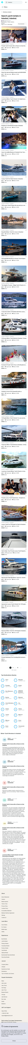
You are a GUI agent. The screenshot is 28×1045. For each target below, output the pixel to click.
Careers (3, 899)
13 (17, 667)
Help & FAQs (4, 1011)
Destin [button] (3, 1001)
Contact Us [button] (4, 917)
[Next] (25, 34)
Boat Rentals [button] (4, 938)
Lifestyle (3, 966)
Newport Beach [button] (5, 992)
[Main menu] (26, 2)
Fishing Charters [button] (5, 943)
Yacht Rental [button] (4, 950)
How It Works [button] (4, 924)
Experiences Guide (6, 969)
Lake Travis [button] (4, 990)
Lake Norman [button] (4, 996)
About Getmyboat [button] (5, 897)
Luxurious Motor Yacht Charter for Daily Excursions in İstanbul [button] (12, 855)
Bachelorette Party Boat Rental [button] (8, 954)
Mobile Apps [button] (4, 929)
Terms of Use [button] (13, 1031)
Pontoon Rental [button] (5, 948)
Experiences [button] (5, 935)
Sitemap (3, 915)
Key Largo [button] (4, 999)
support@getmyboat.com (7, 1015)
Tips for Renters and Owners (8, 973)
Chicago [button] (3, 994)
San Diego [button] (4, 987)
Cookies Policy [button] (5, 908)
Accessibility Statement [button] (6, 910)
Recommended (21, 23)
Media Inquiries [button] (5, 901)
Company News (5, 964)
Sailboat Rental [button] (5, 952)
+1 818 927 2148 (5, 1013)
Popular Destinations (7, 977)
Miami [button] (3, 980)
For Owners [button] (4, 927)
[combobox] (13, 2)
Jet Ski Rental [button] (4, 941)
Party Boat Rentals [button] (5, 957)
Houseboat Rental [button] (5, 945)
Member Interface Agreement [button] (8, 912)
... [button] (15, 667)
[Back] (3, 34)
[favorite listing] (26, 44)
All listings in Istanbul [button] (7, 11)
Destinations (4, 971)
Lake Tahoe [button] (4, 985)
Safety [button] (3, 931)
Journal (3, 961)
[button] (4, 22)
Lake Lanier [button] (4, 983)
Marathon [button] (4, 1003)
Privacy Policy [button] (4, 1035)
